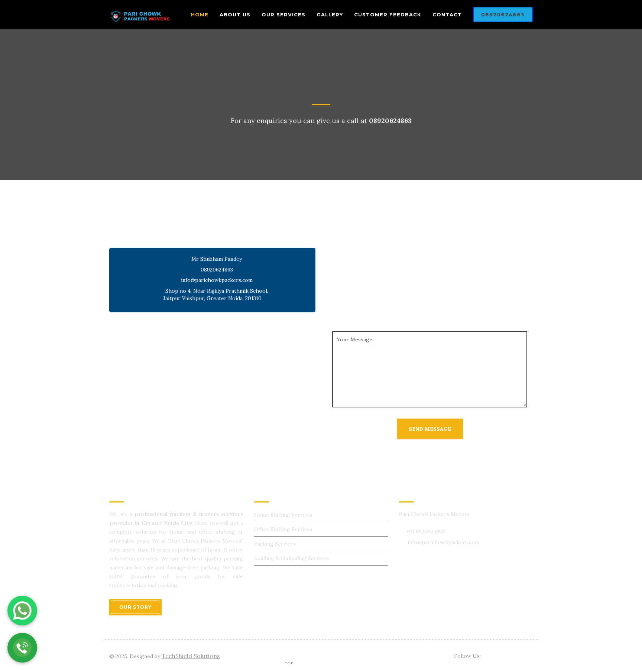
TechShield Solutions (191, 656)
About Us (235, 14)
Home (199, 14)
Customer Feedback (387, 14)
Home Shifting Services (283, 514)
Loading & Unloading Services (291, 558)
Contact (447, 14)
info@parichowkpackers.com (217, 280)
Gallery (330, 14)
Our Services (283, 14)
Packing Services (275, 543)
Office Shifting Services (283, 529)
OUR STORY (135, 607)
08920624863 (503, 14)
